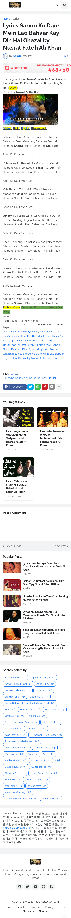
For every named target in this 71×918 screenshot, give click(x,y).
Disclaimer (28, 911)
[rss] (51, 887)
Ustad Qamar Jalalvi (44, 773)
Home (6, 18)
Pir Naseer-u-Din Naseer (46, 735)
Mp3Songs (43, 349)
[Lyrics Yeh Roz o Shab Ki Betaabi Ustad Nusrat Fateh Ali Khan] (18, 467)
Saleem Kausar (15, 766)
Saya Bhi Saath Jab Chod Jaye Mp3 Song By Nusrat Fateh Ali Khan (44, 631)
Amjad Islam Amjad (42, 677)
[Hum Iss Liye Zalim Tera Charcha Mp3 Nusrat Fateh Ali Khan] (12, 601)
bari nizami (51, 798)
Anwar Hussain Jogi (18, 684)
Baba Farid (44, 690)
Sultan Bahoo (41, 766)
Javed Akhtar (14, 715)
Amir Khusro (14, 677)
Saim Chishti (40, 760)
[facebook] (19, 887)
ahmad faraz (37, 786)
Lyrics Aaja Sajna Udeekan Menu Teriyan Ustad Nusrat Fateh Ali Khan (17, 438)
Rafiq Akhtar (14, 754)
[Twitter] (30, 387)
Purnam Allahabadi (18, 747)
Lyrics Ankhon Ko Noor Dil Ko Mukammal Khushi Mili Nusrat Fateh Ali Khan (44, 615)
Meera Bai (37, 715)
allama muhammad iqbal (21, 798)
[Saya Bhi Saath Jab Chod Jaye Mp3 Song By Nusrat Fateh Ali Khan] (12, 634)
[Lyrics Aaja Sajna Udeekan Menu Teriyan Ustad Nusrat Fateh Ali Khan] (18, 417)
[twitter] (27, 887)
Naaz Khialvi (14, 728)
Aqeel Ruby (45, 684)
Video (7, 128)
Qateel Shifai (45, 747)
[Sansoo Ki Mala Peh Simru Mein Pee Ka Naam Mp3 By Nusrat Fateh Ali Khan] (12, 649)
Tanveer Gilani (15, 773)
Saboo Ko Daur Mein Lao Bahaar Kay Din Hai (29, 378)
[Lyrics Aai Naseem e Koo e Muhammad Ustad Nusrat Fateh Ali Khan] (52, 417)
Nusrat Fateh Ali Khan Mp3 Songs (39, 345)
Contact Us (34, 907)
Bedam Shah (39, 696)
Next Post (60, 546)
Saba (33, 754)
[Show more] (59, 387)
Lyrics (16, 18)
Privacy (49, 907)
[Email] (52, 387)
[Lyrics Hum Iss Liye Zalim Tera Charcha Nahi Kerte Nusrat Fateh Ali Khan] (12, 567)
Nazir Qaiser (37, 728)
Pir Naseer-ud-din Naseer (22, 741)
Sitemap (44, 911)
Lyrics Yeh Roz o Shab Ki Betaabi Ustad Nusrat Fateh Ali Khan (16, 487)
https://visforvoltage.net (17, 827)
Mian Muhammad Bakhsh (21, 722)
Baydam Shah (15, 696)
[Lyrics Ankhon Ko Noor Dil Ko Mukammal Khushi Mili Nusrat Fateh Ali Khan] (12, 616)
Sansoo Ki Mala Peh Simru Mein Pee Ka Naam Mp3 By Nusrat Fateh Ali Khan (44, 648)
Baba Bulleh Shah (17, 690)
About (20, 907)
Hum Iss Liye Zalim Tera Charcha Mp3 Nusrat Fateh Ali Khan (45, 598)
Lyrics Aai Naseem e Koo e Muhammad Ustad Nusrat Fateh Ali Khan (52, 438)
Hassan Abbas (30, 709)
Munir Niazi (51, 722)
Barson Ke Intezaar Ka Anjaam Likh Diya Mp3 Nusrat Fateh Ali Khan (43, 583)
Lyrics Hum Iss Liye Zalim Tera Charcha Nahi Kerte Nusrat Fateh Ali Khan (44, 566)
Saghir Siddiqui (15, 760)
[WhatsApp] (38, 387)
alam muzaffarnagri (18, 792)
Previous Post (13, 546)
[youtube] (35, 887)
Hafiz (10, 709)
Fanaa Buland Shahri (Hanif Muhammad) (30, 703)
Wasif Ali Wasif (37, 779)
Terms (61, 907)
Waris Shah (13, 779)
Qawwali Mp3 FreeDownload (27, 335)
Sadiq (48, 754)
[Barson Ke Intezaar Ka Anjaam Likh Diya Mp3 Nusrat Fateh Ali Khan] (12, 585)
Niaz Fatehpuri (15, 735)
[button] (4, 5)
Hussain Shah (54, 709)
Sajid (59, 760)
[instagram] (43, 887)
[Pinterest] (45, 387)
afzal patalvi (13, 786)
